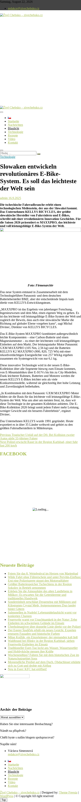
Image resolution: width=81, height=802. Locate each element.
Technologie (15, 132)
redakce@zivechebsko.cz (23, 8)
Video (11, 139)
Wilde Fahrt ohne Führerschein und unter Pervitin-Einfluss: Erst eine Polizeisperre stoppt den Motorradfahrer (44, 578)
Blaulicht (13, 128)
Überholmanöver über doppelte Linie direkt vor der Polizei (44, 626)
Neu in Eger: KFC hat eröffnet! (27, 669)
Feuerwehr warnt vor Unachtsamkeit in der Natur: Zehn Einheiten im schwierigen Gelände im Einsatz (42, 621)
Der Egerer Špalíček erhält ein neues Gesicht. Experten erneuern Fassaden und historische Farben (42, 631)
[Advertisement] (40, 64)
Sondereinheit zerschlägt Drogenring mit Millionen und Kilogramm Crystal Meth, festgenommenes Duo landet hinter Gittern (42, 605)
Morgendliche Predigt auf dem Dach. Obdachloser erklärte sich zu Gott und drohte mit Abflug (44, 663)
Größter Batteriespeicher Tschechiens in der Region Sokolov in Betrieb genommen (40, 585)
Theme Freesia (68, 792)
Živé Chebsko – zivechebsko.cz (20, 792)
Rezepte (13, 135)
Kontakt (13, 142)
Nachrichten (15, 124)
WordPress (6, 796)
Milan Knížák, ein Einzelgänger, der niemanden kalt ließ (43, 637)
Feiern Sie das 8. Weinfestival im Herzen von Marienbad (43, 573)
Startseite (13, 121)
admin (4, 198)
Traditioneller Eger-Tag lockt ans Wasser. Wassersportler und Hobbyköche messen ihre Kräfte (43, 649)
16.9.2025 (14, 198)
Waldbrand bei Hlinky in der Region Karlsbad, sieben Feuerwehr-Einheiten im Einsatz (41, 642)
